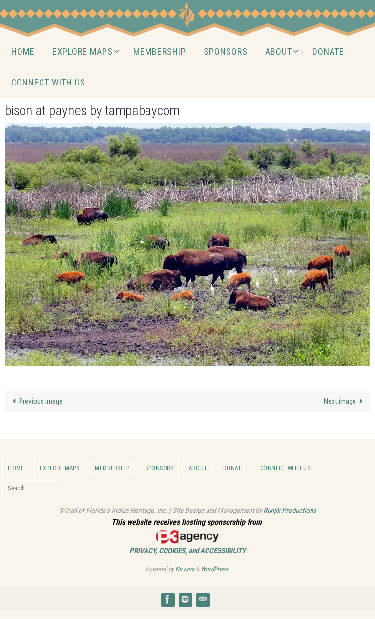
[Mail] (202, 599)
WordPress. (215, 569)
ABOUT (198, 468)
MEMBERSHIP (112, 468)
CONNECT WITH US (285, 468)
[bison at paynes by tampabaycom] (187, 244)
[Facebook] (167, 599)
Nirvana (184, 569)
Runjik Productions (289, 510)
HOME (16, 468)
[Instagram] (185, 599)
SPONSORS (159, 468)
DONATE (234, 468)
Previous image (40, 401)
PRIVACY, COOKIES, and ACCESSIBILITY (187, 550)
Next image (340, 401)
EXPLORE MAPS (59, 468)
